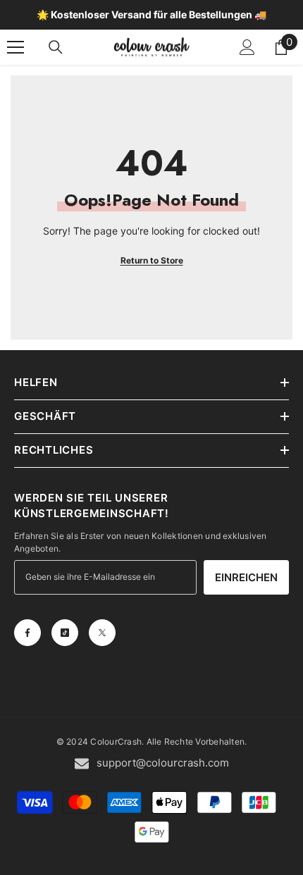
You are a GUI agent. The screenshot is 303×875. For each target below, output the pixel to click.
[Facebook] (27, 632)
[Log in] (247, 47)
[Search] (55, 47)
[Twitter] (102, 632)
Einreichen (246, 577)
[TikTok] (64, 632)
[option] (151, 15)
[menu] (15, 47)
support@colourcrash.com (163, 762)
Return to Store (151, 260)
